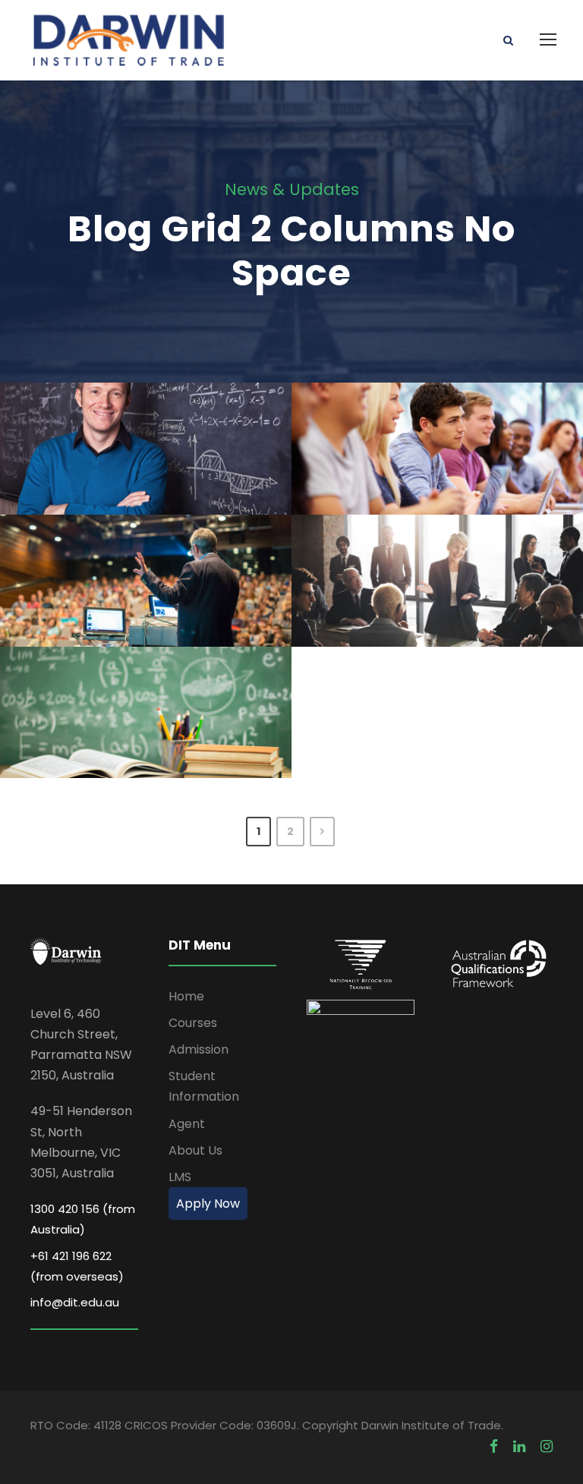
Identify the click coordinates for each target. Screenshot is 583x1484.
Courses (193, 1023)
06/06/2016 (111, 467)
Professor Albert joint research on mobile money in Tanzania (152, 414)
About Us (195, 1150)
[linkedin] (519, 1446)
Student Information (204, 1086)
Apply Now (208, 1203)
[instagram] (546, 1446)
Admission (198, 1049)
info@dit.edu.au (74, 1302)
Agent (187, 1124)
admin (206, 467)
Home (186, 996)
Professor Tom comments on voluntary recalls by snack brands (151, 546)
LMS (180, 1177)
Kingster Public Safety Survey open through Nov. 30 (151, 678)
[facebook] (494, 1446)
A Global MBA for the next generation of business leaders (443, 414)
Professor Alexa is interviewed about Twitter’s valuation (443, 546)
